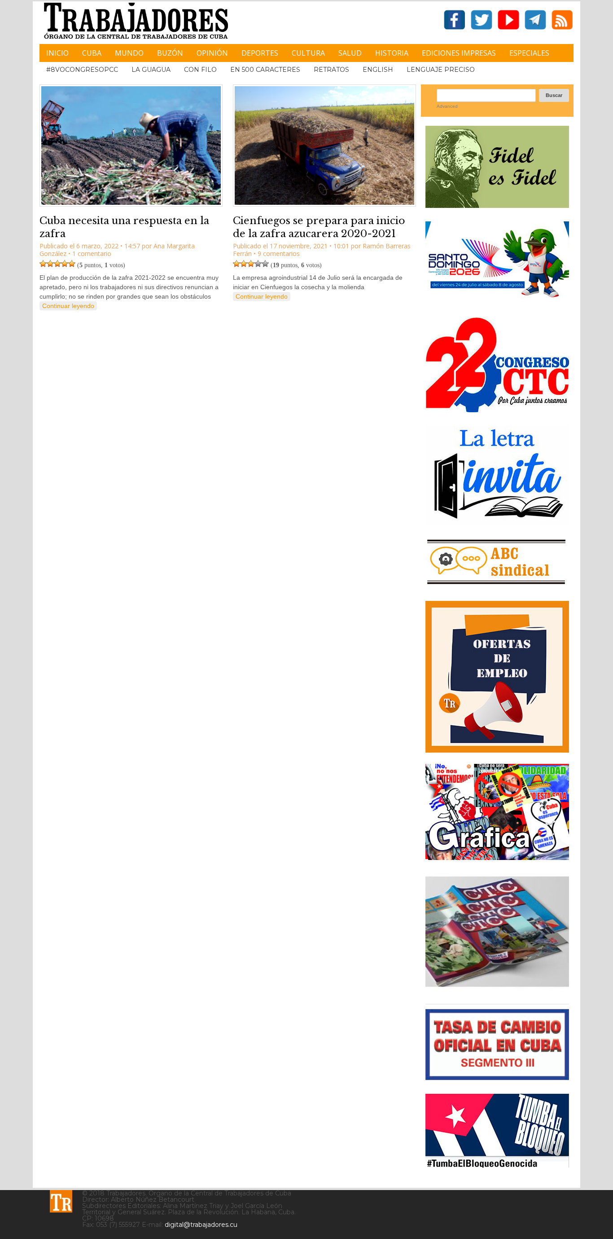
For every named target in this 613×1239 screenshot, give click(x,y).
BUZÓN (170, 53)
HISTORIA (391, 53)
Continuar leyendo (68, 305)
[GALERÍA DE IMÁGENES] (497, 856)
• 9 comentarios (277, 253)
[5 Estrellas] (71, 263)
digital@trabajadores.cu (201, 1225)
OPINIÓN (212, 53)
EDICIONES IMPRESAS (459, 53)
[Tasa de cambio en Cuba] (497, 1076)
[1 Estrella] (43, 263)
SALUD (350, 53)
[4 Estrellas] (64, 263)
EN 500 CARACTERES (265, 70)
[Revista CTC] (497, 987)
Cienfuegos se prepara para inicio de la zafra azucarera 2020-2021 (319, 227)
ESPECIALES (529, 53)
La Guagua (151, 70)
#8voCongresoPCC (82, 70)
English (378, 70)
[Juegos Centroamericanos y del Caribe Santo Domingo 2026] (497, 300)
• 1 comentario (89, 253)
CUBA (91, 53)
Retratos (331, 70)
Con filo (200, 70)
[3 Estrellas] (57, 263)
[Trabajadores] (61, 1201)
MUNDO (129, 53)
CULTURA (308, 53)
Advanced (447, 106)
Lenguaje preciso (441, 70)
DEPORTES (259, 53)
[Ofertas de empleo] (497, 677)
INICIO (57, 53)
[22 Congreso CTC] (497, 409)
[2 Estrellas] (50, 263)
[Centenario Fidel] (497, 204)
